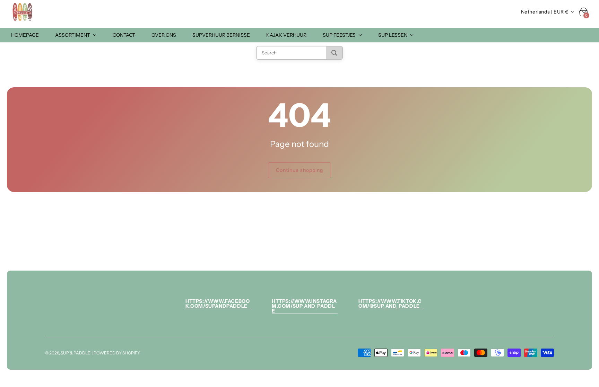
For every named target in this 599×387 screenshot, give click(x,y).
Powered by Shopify (117, 352)
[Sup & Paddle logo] (23, 12)
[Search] (334, 52)
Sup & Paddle (75, 352)
